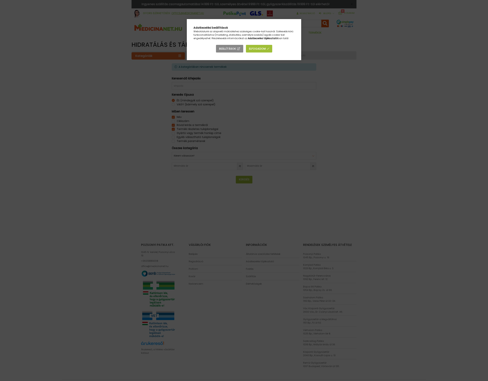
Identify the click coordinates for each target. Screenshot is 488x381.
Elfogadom (257, 49)
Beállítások (227, 49)
